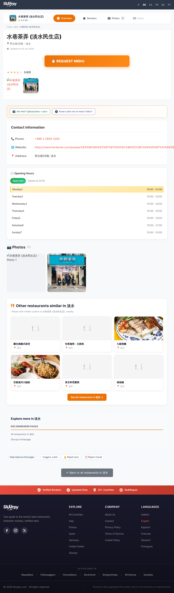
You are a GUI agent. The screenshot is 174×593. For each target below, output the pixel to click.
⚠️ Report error (71, 457)
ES (150, 4)
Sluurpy (73, 552)
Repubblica (27, 574)
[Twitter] (24, 530)
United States (76, 546)
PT (169, 4)
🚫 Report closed (93, 457)
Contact (109, 520)
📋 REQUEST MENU (67, 61)
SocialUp (148, 574)
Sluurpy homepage (21, 439)
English (145, 520)
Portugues (147, 546)
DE (163, 4)
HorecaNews (70, 574)
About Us (110, 514)
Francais (146, 533)
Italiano (145, 514)
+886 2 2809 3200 (47, 138)
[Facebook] (6, 530)
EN (144, 4)
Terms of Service (114, 533)
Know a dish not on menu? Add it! (75, 111)
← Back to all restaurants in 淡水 (87, 472)
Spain (72, 533)
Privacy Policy (113, 527)
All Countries (76, 514)
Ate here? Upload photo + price (32, 111)
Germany (74, 540)
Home (9, 27)
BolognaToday (110, 574)
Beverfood (89, 574)
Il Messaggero (47, 574)
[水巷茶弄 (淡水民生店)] (14, 85)
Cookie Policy (112, 540)
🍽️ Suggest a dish (48, 457)
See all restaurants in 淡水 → (87, 397)
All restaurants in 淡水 (22, 434)
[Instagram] (15, 530)
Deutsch (145, 540)
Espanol (145, 527)
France (73, 527)
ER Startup (130, 574)
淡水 (16, 27)
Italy (71, 520)
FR (156, 4)
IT (139, 4)
